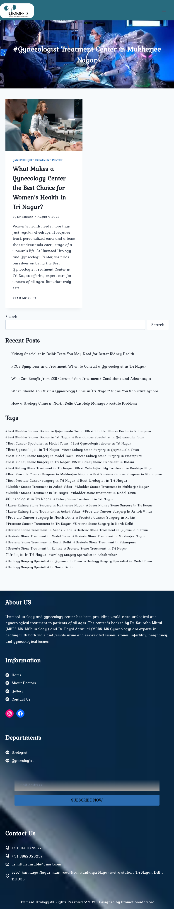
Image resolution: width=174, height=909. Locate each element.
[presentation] (43, 125)
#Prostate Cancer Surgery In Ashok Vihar (117, 511)
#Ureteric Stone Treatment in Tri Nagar (95, 548)
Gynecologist (23, 760)
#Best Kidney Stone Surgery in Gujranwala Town (100, 449)
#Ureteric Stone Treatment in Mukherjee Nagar (108, 536)
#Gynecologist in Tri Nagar (28, 499)
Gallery (18, 691)
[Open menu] (164, 10)
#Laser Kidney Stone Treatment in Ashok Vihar (42, 511)
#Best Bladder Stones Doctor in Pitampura (118, 431)
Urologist (19, 752)
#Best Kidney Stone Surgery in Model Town (39, 455)
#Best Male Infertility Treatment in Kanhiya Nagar (114, 468)
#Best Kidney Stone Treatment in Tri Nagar (38, 468)
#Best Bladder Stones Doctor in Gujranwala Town (43, 431)
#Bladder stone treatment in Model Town (103, 492)
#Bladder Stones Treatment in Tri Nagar (36, 492)
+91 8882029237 (27, 856)
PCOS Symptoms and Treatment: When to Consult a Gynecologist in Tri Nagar (78, 366)
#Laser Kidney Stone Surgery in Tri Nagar (119, 505)
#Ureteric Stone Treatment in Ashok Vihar (38, 530)
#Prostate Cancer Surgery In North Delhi (39, 517)
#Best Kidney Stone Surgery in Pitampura (109, 455)
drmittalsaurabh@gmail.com (36, 864)
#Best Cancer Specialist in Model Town (36, 443)
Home (16, 675)
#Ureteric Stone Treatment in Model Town (37, 536)
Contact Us (21, 699)
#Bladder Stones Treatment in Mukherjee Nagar (112, 486)
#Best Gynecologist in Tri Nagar (32, 449)
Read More (24, 298)
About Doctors (24, 683)
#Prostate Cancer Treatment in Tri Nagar (37, 523)
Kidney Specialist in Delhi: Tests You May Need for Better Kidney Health (72, 354)
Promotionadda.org (138, 902)
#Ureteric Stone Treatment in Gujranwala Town (111, 530)
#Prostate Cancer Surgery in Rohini (106, 517)
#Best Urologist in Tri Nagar (102, 480)
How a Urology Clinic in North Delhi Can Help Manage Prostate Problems (74, 403)
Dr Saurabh (25, 216)
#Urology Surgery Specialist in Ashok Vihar (82, 554)
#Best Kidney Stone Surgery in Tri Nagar (37, 461)
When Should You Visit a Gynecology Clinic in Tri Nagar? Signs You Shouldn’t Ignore (84, 391)
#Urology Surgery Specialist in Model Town (118, 561)
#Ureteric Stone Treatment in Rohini (33, 548)
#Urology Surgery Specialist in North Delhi (39, 567)
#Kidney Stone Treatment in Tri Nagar (83, 499)
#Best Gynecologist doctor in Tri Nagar (100, 443)
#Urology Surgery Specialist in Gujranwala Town (43, 561)
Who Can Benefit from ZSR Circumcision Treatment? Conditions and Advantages (81, 378)
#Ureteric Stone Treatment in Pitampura (104, 542)
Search (11, 317)
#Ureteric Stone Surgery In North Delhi (103, 523)
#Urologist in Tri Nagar (25, 554)
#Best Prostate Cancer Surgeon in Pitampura (126, 474)
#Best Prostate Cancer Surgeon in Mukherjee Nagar (46, 474)
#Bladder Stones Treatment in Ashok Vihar (38, 486)
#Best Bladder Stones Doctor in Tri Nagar (37, 437)
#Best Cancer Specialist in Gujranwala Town (108, 437)
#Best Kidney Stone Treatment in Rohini (103, 461)
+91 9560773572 (27, 848)
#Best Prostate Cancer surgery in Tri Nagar (40, 480)
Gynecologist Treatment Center (38, 160)
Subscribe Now (87, 800)
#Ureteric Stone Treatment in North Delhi (38, 542)
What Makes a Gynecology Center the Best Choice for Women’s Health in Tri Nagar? (39, 187)
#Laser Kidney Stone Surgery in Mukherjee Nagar (44, 505)
